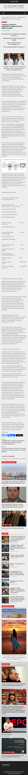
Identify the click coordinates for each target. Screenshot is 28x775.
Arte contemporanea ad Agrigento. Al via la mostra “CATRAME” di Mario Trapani (14, 746)
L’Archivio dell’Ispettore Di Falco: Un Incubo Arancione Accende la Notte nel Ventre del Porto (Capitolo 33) (5, 600)
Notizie (4, 680)
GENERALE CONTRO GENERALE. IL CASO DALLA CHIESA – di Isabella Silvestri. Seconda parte (5, 591)
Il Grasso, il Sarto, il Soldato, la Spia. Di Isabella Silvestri (5, 557)
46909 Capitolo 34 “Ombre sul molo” (5, 582)
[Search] (24, 13)
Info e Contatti (6, 764)
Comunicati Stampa (7, 752)
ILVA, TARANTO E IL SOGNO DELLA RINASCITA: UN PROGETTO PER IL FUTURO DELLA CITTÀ (14, 472)
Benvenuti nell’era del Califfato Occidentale (14, 518)
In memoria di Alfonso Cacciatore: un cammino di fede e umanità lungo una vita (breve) (14, 674)
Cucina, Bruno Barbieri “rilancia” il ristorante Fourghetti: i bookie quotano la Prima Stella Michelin (14, 449)
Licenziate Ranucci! (14, 725)
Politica (10, 524)
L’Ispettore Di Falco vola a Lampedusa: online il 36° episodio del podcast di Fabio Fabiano (5, 548)
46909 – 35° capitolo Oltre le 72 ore (5, 565)
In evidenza (4, 22)
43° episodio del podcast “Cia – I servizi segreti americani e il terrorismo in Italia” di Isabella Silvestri (5, 539)
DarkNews (10, 773)
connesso (10, 458)
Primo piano (9, 731)
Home (3, 17)
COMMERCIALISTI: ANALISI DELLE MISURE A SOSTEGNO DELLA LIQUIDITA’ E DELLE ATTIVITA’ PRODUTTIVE (13, 441)
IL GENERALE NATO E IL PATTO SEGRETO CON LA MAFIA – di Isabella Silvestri (5, 574)
